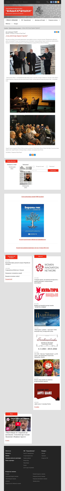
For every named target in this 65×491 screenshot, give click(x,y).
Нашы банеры (26, 462)
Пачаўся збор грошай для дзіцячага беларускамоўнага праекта (43, 380)
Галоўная (8, 2)
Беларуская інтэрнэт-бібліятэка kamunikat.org (32, 239)
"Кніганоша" (52, 166)
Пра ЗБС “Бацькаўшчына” (28, 453)
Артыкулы (44, 455)
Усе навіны (36, 406)
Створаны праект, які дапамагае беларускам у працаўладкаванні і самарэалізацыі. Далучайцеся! (46, 281)
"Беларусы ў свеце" (40, 166)
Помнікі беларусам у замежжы (39, 474)
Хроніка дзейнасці (27, 458)
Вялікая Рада (26, 460)
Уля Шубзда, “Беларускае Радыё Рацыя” (18, 33)
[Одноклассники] (56, 32)
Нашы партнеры (9, 460)
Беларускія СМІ (45, 458)
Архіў (12, 168)
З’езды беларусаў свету (28, 455)
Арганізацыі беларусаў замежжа (11, 476)
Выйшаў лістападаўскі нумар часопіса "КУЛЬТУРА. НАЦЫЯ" (44, 306)
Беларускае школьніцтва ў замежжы (40, 478)
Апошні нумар (12, 166)
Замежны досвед (36, 481)
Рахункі (25, 465)
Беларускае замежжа (53, 20)
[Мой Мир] (58, 32)
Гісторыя (7, 474)
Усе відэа (7, 440)
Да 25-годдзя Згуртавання (28, 467)
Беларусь (16, 23)
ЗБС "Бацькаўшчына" (26, 20)
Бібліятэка (16, 2)
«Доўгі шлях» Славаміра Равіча (42, 404)
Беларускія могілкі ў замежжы (39, 476)
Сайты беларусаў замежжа (10, 478)
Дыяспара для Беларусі (40, 20)
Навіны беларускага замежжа (15, 28)
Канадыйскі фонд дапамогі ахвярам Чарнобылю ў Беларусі (17, 263)
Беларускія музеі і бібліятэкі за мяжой (13, 483)
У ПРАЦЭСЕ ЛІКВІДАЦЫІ (12, 20)
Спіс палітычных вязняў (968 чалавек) (32, 196)
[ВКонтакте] (55, 32)
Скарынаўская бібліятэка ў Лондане (14, 270)
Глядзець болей (8, 279)
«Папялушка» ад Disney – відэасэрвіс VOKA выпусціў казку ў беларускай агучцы (45, 330)
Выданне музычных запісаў (12, 276)
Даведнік (43, 453)
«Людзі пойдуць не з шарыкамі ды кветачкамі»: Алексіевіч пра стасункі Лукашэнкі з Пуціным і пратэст (17, 434)
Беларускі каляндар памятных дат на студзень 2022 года (32, 247)
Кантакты (25, 2)
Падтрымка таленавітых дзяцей (13, 273)
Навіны (7, 455)
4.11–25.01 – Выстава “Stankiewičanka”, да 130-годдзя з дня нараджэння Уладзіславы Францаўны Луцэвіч (46, 355)
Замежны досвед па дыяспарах (13, 458)
